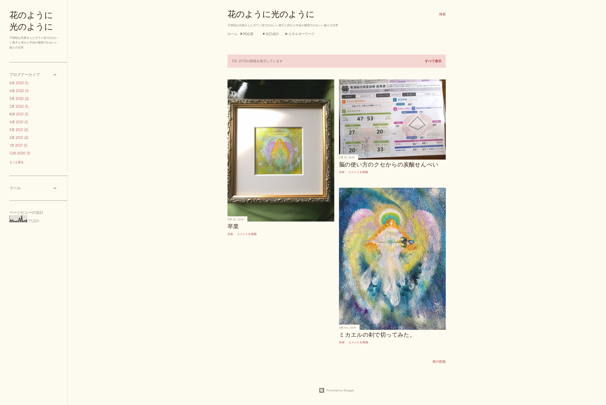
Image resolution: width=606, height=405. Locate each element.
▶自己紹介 (270, 34)
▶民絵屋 (248, 34)
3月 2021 (18, 130)
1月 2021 (17, 145)
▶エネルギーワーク (301, 34)
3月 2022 (18, 98)
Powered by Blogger (340, 390)
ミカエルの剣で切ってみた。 (377, 334)
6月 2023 (18, 83)
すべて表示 (433, 61)
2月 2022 (18, 106)
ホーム (232, 34)
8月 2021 (18, 114)
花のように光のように (271, 14)
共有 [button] (230, 234)
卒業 (233, 226)
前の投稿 (439, 361)
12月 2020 (19, 153)
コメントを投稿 (247, 234)
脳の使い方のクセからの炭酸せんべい (388, 164)
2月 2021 (18, 137)
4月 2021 (18, 122)
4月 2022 (18, 91)
